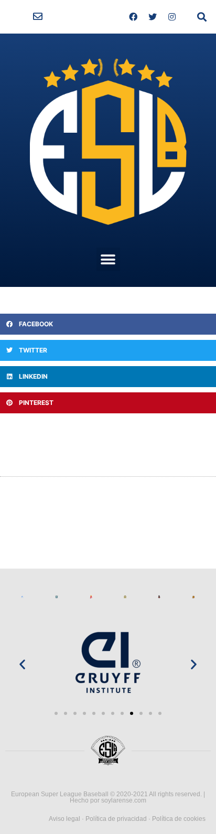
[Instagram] (172, 16)
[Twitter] (152, 16)
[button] (37, 16)
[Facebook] (133, 16)
